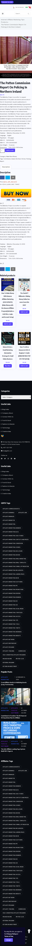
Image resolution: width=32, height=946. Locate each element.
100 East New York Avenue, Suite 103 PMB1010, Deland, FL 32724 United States (15, 443)
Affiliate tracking (8, 651)
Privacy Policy (11, 934)
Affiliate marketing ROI (10, 601)
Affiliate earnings (8, 512)
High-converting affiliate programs (14, 655)
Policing (28, 159)
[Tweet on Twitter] (7, 177)
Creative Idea (6, 431)
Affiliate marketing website (12, 635)
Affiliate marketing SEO (10, 605)
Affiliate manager (8, 516)
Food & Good (6, 420)
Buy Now (7, 366)
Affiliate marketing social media (13, 608)
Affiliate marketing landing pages (13, 574)
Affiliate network (8, 639)
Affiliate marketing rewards (12, 597)
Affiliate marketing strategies (13, 612)
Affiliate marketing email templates (14, 562)
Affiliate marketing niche (11, 578)
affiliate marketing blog (11, 532)
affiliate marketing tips (10, 620)
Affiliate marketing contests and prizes (16, 539)
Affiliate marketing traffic (11, 628)
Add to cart (10, 150)
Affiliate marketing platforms (13, 582)
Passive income (7, 658)
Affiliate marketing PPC (10, 585)
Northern (18, 159)
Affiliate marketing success (11, 616)
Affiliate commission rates (11, 508)
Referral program (8, 662)
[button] (29, 39)
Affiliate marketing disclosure (13, 551)
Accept (8, 940)
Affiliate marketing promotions (13, 589)
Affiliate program (8, 647)
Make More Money (11, 156)
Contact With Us (7, 417)
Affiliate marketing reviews (12, 593)
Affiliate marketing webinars (12, 631)
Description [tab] (6, 167)
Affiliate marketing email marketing (14, 558)
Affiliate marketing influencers (13, 570)
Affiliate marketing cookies (11, 547)
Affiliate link (22, 512)
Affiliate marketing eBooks (11, 555)
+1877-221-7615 (7, 447)
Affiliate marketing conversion (13, 543)
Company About (7, 413)
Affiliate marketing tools (11, 624)
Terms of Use (8, 936)
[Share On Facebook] (2, 177)
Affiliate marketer (9, 520)
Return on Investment (10, 666)
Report (2, 161)
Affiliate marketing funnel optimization (16, 566)
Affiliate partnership (9, 643)
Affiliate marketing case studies (13, 535)
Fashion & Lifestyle (8, 424)
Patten (24, 159)
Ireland (13, 159)
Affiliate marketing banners (12, 528)
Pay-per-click (20, 658)
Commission (7, 159)
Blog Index (5, 409)
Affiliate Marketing (9, 524)
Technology (6, 428)
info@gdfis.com (7, 451)
